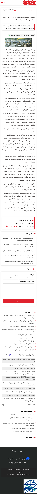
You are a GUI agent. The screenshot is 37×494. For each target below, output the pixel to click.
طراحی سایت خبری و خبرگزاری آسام (17, 459)
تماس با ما (22, 451)
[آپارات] (12, 463)
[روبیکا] (15, 463)
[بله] (9, 463)
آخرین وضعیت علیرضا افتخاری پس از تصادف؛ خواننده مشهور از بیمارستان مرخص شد (18, 317)
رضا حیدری (21, 220)
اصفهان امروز (18, 472)
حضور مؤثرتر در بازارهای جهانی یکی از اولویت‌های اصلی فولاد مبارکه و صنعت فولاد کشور (18, 262)
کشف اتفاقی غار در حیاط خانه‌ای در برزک (24, 344)
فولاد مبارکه (28, 220)
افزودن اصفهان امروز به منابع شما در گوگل (22, 35)
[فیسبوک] (13, 226)
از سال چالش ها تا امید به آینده (26, 341)
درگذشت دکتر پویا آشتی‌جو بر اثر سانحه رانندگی (22, 432)
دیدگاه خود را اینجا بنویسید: (26, 282)
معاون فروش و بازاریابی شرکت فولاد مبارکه (22, 224)
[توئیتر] (14, 226)
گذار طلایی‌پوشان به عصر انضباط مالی (24, 350)
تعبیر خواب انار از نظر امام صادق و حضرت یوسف (22, 415)
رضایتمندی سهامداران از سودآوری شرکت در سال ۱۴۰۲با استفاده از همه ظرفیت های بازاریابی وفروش (18, 239)
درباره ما (14, 451)
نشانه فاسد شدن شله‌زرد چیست (26, 338)
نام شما (32, 275)
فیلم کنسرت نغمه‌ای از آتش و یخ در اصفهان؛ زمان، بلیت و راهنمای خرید (18, 330)
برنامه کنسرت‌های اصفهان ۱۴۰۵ (26, 335)
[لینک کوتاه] (11, 226)
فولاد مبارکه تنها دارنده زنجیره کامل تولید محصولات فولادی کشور (18, 251)
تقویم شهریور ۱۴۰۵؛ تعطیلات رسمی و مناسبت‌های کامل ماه (19, 347)
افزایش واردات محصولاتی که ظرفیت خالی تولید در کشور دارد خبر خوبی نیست (18, 246)
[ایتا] (17, 463)
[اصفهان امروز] (29, 2)
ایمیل (16, 275)
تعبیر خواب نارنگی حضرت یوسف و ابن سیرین (23, 429)
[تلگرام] (16, 226)
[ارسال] (9, 226)
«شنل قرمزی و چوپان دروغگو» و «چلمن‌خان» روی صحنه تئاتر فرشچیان (19, 322)
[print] (7, 226)
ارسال (18, 301)
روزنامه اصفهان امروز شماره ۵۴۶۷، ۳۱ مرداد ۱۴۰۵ (22, 326)
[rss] (27, 463)
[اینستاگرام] (25, 463)
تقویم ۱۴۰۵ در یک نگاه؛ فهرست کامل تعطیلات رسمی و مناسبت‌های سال (20, 419)
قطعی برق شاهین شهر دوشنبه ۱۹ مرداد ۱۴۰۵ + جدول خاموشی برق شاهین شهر (18, 424)
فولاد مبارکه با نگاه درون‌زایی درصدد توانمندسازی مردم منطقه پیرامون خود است (18, 256)
